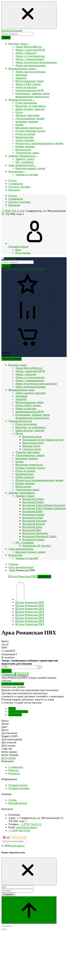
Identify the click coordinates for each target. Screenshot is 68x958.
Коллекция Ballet (32, 511)
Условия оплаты (18, 785)
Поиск (6, 37)
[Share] (5, 926)
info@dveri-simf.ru (26, 827)
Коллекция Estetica (33, 539)
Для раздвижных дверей (29, 118)
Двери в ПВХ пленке (28, 84)
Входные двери (17, 364)
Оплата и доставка (19, 201)
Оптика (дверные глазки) (30, 130)
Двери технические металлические (36, 62)
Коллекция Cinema (33, 514)
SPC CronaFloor (24, 162)
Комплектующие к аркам (30, 168)
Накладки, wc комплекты (30, 105)
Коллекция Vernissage (35, 533)
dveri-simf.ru (17, 845)
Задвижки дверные (26, 121)
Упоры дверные (24, 140)
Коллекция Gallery (33, 498)
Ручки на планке (25, 134)
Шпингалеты (23, 149)
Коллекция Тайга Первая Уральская (43, 505)
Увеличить (44, 576)
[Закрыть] (28, 871)
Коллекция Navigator (34, 520)
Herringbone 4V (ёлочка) (36, 545)
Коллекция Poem (32, 527)
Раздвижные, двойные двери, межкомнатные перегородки (32, 95)
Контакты (14, 205)
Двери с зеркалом (25, 52)
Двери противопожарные (30, 65)
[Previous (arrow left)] (2, 929)
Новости (13, 770)
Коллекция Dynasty (33, 523)
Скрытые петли (31, 449)
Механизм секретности (29, 127)
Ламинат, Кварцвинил (21, 492)
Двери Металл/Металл (28, 46)
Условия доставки (19, 788)
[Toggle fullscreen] (8, 926)
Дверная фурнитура (20, 421)
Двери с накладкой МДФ (30, 49)
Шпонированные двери (29, 81)
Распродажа (15, 555)
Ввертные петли (32, 436)
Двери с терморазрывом (29, 59)
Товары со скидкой (26, 174)
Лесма (5, 644)
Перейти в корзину (12, 683)
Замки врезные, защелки (29, 109)
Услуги (12, 195)
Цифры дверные (25, 146)
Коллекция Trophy (33, 502)
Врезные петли (31, 445)
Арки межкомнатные (20, 548)
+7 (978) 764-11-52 (12, 210)
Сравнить (22, 674)
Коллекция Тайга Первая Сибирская (44, 508)
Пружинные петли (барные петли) (42, 439)
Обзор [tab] (12, 708)
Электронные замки (27, 152)
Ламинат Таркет (25, 158)
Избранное (8, 674)
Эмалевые (21, 74)
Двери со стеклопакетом (29, 56)
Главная (13, 564)
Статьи (12, 799)
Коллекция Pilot (31, 530)
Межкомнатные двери (21, 389)
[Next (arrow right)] (5, 929)
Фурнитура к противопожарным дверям (39, 143)
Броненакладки (24, 137)
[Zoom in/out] (11, 926)
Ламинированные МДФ (29, 90)
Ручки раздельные (26, 102)
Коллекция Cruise (32, 517)
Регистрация (14, 30)
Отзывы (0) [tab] (15, 714)
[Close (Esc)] (2, 926)
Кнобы (19, 124)
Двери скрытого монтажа (30, 71)
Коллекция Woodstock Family (39, 536)
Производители (17, 803)
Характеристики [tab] (18, 711)
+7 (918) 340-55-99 (34, 269)
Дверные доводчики (27, 115)
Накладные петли (32, 442)
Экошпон (21, 77)
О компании (15, 198)
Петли (19, 112)
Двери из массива (25, 87)
